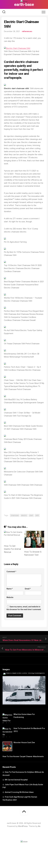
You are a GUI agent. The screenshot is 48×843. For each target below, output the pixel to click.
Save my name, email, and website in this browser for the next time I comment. (24, 608)
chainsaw (15, 515)
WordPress (23, 826)
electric (24, 515)
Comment (11, 572)
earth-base (24, 4)
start (31, 515)
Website (10, 597)
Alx (39, 826)
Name (10, 589)
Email (28, 589)
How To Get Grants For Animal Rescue (12, 549)
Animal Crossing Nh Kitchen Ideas (19, 792)
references (27, 31)
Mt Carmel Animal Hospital (16, 780)
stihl (37, 515)
